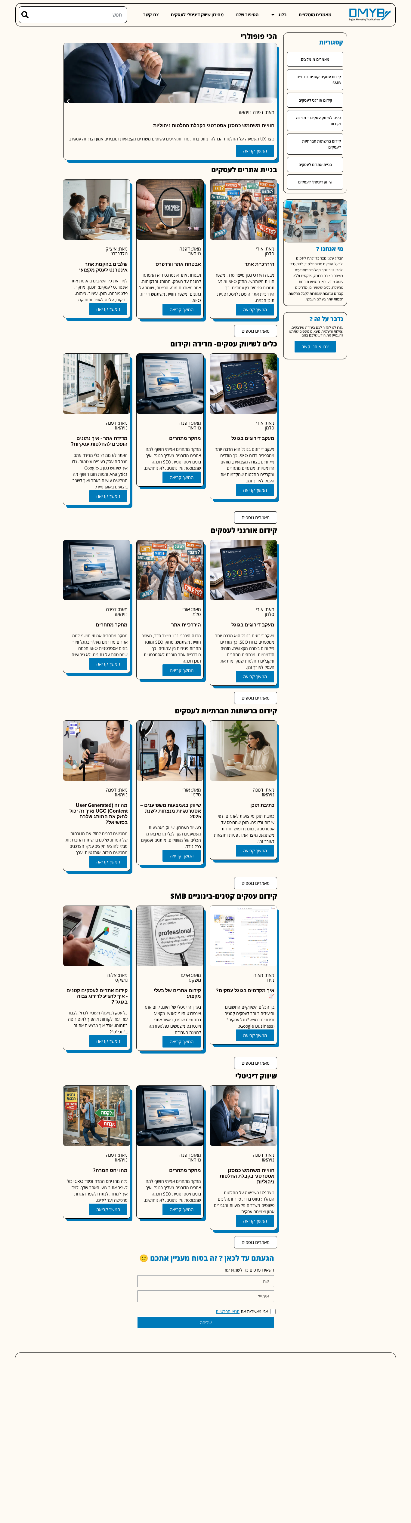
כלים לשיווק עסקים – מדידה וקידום (318, 120)
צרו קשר (151, 14)
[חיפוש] (24, 14)
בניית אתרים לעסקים (315, 164)
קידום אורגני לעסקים (315, 100)
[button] (68, 101)
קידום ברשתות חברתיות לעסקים (321, 144)
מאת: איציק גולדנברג (117, 251)
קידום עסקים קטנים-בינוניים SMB (318, 79)
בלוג (282, 14)
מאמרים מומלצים (315, 14)
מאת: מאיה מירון (263, 977)
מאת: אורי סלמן (265, 251)
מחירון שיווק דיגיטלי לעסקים (197, 14)
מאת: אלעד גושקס (190, 977)
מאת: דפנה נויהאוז (256, 112)
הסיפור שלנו (247, 14)
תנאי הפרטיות (227, 1311)
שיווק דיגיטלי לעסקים (315, 182)
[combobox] (78, 14)
